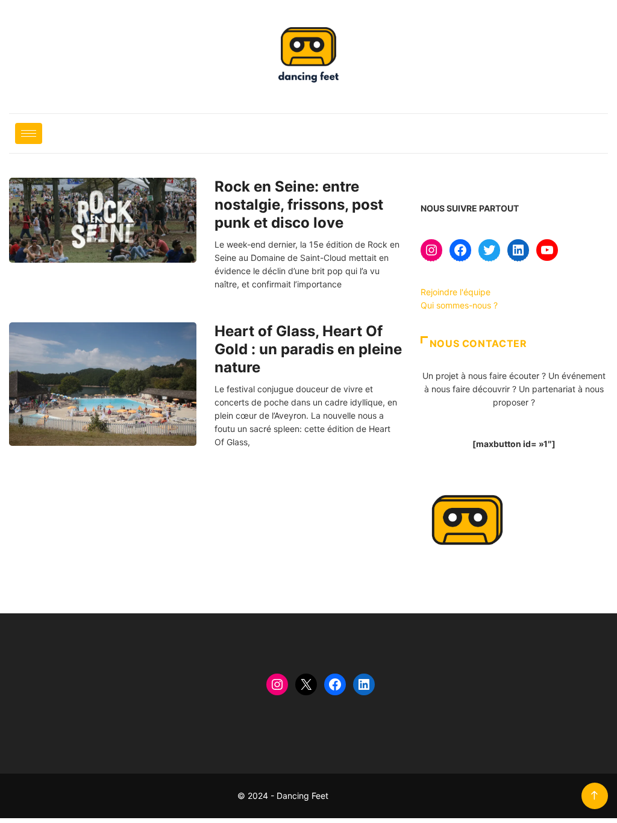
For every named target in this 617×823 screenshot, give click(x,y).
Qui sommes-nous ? (459, 305)
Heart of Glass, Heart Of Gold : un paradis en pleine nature (308, 349)
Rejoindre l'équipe (455, 292)
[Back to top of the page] (594, 795)
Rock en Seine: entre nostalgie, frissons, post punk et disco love (299, 204)
